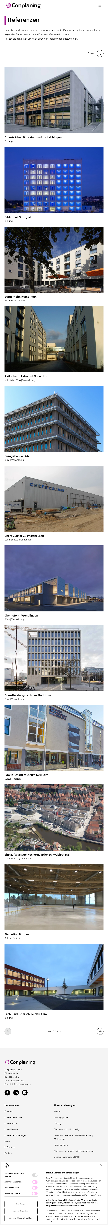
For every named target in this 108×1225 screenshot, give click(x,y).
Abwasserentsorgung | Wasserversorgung (74, 1151)
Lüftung (57, 1123)
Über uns (8, 1111)
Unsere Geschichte (13, 1117)
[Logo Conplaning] (23, 5)
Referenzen (9, 1147)
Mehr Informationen (92, 1195)
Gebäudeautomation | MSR (67, 1157)
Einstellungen (21, 1204)
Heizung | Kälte (61, 1117)
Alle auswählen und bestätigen (20, 1218)
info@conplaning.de (21, 1084)
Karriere (8, 1153)
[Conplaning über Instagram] (25, 1093)
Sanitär (57, 1111)
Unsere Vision (10, 1123)
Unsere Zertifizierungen (15, 1135)
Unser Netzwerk (12, 1129)
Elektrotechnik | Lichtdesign (67, 1129)
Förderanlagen (61, 1145)
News (7, 1141)
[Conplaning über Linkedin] (16, 1093)
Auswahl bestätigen (21, 1211)
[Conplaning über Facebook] (7, 1093)
